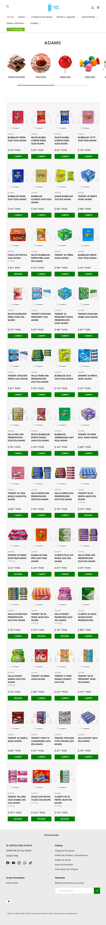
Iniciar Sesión (12, 883)
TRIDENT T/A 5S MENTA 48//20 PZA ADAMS (87, 496)
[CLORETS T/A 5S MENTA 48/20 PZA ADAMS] (65, 776)
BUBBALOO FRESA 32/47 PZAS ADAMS (17, 139)
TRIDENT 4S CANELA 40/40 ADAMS (18, 739)
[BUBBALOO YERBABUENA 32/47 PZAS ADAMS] (65, 414)
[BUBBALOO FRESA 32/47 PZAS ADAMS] (18, 117)
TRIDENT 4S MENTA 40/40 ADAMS (87, 198)
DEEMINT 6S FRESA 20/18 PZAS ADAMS (17, 556)
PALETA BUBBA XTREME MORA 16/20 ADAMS (62, 140)
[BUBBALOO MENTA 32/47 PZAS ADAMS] (88, 234)
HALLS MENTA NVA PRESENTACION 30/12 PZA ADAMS (40, 496)
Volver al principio (51, 835)
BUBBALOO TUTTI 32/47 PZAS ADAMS (87, 139)
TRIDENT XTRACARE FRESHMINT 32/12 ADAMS (41, 317)
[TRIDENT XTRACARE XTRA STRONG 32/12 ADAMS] (65, 717)
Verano (10, 16)
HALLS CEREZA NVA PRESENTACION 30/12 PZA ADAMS (64, 496)
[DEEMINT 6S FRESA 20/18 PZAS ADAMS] (18, 534)
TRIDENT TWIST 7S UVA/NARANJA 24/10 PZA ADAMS (41, 741)
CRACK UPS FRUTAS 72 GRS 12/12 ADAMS (41, 798)
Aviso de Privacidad (64, 864)
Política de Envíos (63, 860)
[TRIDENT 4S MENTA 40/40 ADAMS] (88, 175)
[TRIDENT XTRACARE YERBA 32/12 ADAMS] (88, 293)
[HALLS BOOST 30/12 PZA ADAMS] (88, 717)
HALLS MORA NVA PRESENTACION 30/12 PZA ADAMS (86, 558)
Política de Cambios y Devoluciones (71, 855)
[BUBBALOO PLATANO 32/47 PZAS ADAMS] (41, 175)
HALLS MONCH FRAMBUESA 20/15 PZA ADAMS (64, 617)
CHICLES (90, 77)
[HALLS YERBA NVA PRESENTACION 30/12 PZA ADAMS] (41, 355)
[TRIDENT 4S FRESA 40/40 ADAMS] (41, 655)
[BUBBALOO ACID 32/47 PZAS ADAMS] (65, 355)
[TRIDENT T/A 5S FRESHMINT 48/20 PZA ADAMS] (88, 655)
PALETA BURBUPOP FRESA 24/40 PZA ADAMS (17, 317)
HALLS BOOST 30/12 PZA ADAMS (87, 739)
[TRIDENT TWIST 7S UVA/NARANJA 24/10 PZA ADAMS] (41, 717)
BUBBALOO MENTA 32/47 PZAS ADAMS (87, 256)
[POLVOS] (41, 63)
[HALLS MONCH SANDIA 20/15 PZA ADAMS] (18, 655)
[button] (98, 7)
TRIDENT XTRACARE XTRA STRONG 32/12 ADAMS (64, 741)
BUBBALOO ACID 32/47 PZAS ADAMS (64, 377)
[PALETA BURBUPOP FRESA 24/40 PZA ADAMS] (18, 293)
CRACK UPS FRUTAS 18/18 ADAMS (17, 256)
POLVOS (41, 77)
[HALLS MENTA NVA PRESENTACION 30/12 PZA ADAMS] (41, 472)
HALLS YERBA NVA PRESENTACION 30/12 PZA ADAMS (40, 378)
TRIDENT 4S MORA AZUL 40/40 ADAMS (88, 436)
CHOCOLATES (16, 77)
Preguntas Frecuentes (64, 850)
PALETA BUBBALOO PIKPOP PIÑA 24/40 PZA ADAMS (40, 258)
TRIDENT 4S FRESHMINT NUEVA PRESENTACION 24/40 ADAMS (64, 318)
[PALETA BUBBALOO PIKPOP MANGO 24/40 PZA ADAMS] (41, 414)
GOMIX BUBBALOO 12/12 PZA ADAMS (64, 198)
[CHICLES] (90, 63)
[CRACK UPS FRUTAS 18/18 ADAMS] (18, 234)
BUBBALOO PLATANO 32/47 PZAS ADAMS (41, 199)
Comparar (16, 128)
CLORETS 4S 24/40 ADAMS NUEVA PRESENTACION (87, 617)
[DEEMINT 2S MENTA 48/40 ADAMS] (88, 355)
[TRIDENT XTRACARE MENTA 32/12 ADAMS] (18, 355)
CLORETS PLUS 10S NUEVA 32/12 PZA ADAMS (64, 558)
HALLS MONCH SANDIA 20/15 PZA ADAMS (16, 679)
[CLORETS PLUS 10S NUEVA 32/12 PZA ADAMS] (65, 534)
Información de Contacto (66, 869)
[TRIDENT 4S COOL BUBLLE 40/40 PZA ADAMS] (18, 472)
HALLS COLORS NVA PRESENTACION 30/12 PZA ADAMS (17, 617)
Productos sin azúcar (42, 16)
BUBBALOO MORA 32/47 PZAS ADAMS (17, 198)
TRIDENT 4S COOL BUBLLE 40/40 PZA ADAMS (17, 496)
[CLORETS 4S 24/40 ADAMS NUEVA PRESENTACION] (88, 593)
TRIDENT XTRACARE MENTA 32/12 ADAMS (18, 377)
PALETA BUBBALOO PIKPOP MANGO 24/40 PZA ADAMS (40, 437)
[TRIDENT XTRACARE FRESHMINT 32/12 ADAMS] (41, 293)
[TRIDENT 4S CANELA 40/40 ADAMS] (18, 717)
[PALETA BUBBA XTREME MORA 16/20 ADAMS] (65, 117)
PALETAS (65, 77)
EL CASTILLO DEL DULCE (21, 913)
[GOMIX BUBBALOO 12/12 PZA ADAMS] (65, 175)
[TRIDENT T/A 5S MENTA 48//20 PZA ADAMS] (88, 472)
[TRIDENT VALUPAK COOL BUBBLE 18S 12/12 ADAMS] (18, 776)
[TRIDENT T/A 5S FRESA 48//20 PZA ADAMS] (41, 593)
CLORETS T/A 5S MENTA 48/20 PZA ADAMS (63, 799)
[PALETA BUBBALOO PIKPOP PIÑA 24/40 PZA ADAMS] (41, 234)
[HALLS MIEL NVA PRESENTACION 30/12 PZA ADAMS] (18, 414)
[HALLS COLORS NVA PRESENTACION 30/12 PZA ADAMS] (18, 593)
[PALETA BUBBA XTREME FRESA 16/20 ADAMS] (41, 117)
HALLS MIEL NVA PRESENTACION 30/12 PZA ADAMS (16, 437)
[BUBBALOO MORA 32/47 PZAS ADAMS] (18, 175)
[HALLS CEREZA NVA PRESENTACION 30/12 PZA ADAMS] (65, 472)
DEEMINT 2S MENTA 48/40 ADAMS (87, 377)
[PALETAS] (65, 63)
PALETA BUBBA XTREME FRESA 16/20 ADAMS (38, 140)
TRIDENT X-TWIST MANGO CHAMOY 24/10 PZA (63, 679)
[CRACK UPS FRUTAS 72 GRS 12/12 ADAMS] (41, 776)
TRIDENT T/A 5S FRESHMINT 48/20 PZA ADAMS (87, 679)
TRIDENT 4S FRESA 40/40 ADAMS (40, 677)
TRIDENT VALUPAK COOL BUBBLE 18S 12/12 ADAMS (17, 799)
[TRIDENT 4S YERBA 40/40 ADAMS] (65, 234)
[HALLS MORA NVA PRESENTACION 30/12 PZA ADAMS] (88, 534)
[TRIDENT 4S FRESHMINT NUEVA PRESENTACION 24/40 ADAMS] (65, 293)
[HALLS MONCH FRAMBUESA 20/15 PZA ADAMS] (65, 593)
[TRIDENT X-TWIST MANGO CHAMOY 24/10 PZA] (65, 655)
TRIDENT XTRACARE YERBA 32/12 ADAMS (87, 315)
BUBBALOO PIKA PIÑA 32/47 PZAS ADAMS (39, 558)
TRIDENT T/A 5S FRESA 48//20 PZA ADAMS (40, 617)
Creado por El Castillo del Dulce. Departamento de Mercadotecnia (54, 913)
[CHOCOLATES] (16, 63)
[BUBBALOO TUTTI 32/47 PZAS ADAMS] (88, 117)
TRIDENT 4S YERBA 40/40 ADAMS (64, 256)
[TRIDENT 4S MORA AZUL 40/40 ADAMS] (88, 414)
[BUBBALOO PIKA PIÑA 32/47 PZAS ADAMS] (41, 534)
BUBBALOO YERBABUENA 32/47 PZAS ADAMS (64, 437)
